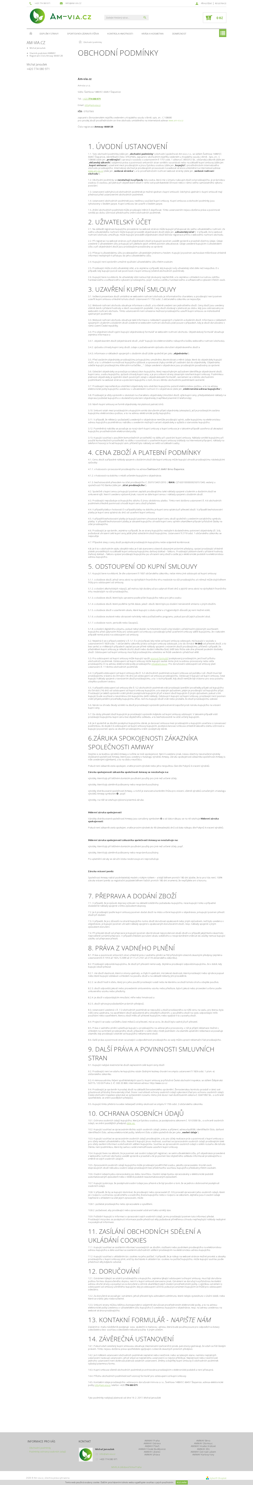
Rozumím (182, 1482)
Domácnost (179, 33)
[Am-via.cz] (60, 16)
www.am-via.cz (95, 170)
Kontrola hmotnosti (120, 33)
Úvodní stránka (31, 33)
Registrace (220, 3)
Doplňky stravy (49, 33)
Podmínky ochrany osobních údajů (47, 1451)
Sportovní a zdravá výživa (83, 33)
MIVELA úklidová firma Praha (126, 1467)
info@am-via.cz (93, 105)
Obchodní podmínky (40, 1447)
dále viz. (131, 1123)
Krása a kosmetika (153, 33)
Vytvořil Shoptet (218, 1478)
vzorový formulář (159, 658)
